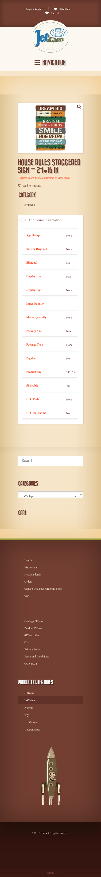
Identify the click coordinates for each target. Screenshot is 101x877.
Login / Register (35, 9)
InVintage (29, 700)
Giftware (29, 693)
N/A (68, 276)
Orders (28, 581)
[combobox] (50, 495)
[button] (29, 185)
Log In (28, 560)
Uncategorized (32, 729)
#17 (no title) (31, 635)
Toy (26, 715)
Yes (68, 386)
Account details (33, 574)
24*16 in (71, 372)
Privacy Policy (32, 649)
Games (33, 722)
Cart (26, 595)
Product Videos (33, 628)
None (69, 235)
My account (31, 567)
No (68, 263)
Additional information (45, 219)
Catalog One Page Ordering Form (43, 588)
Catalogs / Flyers (33, 621)
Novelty (28, 707)
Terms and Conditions (36, 656)
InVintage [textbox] (49, 496)
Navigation (53, 63)
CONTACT (30, 663)
